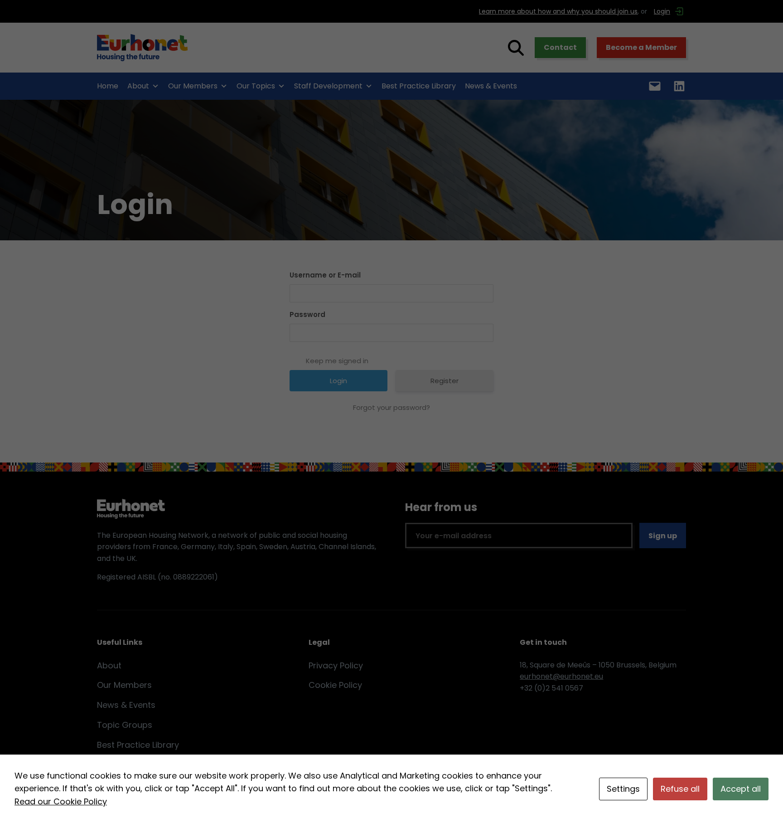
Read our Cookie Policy (60, 801)
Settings (623, 788)
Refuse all (680, 788)
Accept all (740, 788)
